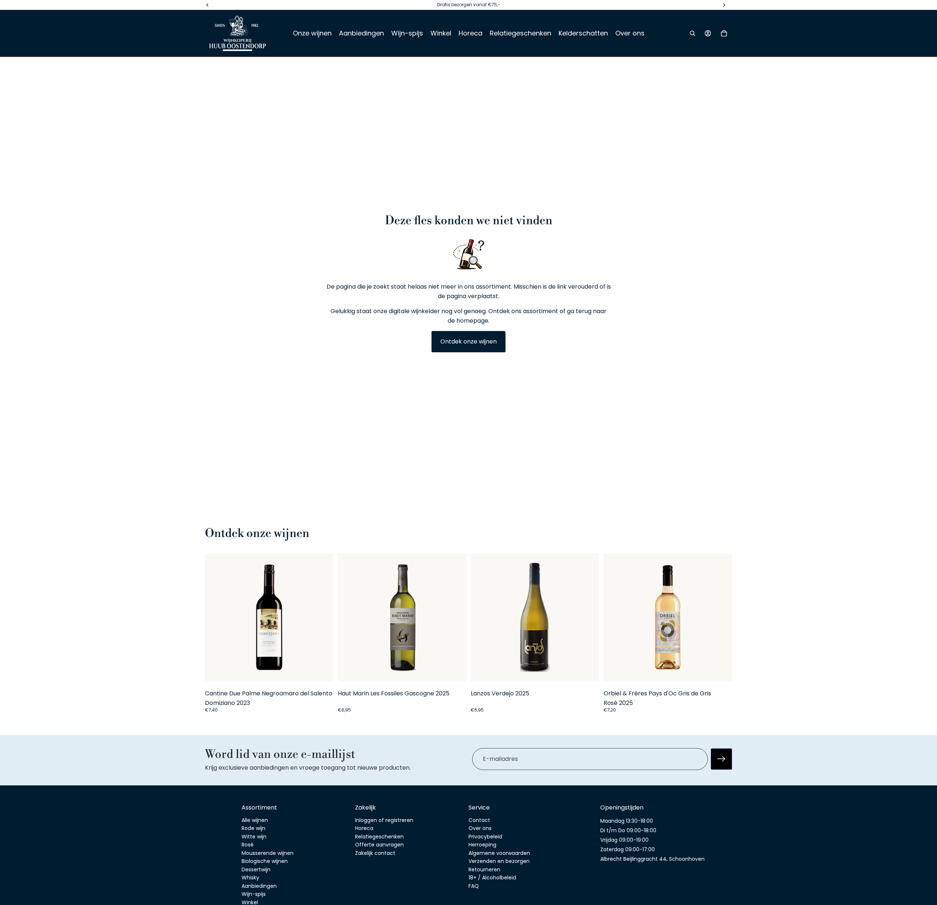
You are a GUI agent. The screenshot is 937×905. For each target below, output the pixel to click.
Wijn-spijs (254, 894)
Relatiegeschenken (379, 836)
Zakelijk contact (375, 853)
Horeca (364, 828)
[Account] (708, 33)
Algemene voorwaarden (499, 853)
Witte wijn (254, 836)
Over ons (480, 828)
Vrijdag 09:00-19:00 (624, 840)
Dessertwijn (256, 869)
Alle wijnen (255, 820)
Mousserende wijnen (268, 853)
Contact (479, 820)
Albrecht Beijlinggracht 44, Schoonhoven (652, 859)
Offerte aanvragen (379, 844)
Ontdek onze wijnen (468, 341)
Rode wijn (253, 828)
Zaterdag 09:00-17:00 (627, 849)
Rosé (248, 844)
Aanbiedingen (259, 886)
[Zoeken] (692, 33)
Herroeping (482, 844)
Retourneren (484, 869)
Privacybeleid (485, 836)
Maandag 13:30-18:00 (626, 821)
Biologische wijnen (265, 861)
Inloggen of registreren (384, 820)
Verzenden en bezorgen (499, 861)
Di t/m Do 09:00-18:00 (628, 830)
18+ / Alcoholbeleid (492, 877)
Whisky (250, 877)
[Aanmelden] (721, 758)
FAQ (473, 886)
